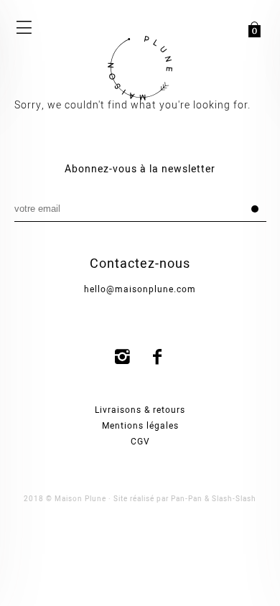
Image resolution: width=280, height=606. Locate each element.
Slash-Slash (234, 499)
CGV (140, 441)
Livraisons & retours (140, 410)
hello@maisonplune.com (140, 289)
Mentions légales (140, 425)
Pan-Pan (186, 499)
